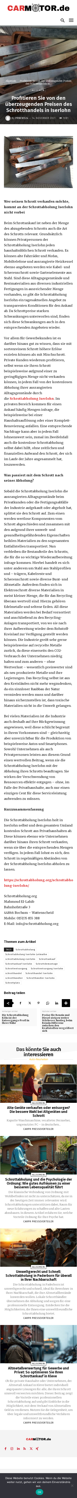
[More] (66, 1003)
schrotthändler (14, 978)
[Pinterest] (38, 1003)
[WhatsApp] (48, 1003)
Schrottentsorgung (16, 968)
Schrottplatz (12, 983)
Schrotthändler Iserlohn (40, 978)
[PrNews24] (8, 118)
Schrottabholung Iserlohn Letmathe (26, 954)
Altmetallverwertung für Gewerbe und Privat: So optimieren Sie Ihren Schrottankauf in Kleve (38, 1372)
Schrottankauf (47, 959)
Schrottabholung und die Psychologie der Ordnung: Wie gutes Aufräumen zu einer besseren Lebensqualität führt (38, 1183)
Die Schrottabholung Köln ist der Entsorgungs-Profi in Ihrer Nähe (15, 1019)
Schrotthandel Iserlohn (39, 973)
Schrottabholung (25, 949)
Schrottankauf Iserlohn (18, 964)
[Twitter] (29, 1003)
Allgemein (11, 80)
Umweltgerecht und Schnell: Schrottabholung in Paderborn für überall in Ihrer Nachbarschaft (39, 1275)
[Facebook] (20, 1003)
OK (39, 1492)
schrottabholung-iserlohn (20, 959)
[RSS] (24, 1447)
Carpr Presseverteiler (38, 1129)
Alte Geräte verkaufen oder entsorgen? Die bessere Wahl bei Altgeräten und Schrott (38, 1112)
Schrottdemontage (47, 964)
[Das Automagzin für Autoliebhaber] (38, 8)
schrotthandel (13, 973)
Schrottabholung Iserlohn (32, 399)
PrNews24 (21, 118)
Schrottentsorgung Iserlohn (47, 968)
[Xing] (37, 1447)
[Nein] (72, 1486)
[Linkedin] (57, 1003)
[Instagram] (11, 1447)
